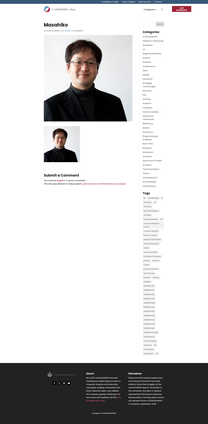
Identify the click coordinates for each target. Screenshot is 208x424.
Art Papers (147, 215)
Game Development (151, 244)
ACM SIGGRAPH (53, 31)
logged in (61, 180)
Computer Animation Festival (152, 225)
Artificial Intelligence (151, 211)
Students (147, 165)
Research (147, 148)
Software (147, 156)
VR (157, 354)
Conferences (149, 66)
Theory (146, 173)
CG (161, 219)
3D (145, 198)
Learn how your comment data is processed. (104, 183)
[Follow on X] (59, 383)
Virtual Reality (149, 181)
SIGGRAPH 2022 (149, 311)
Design (146, 74)
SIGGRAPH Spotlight (151, 332)
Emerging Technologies (152, 239)
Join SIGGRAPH (181, 9)
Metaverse (148, 123)
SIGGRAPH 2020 (149, 303)
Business (147, 62)
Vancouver (148, 345)
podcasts (155, 261)
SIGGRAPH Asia (149, 328)
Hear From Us (145, 2)
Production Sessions (151, 269)
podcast (147, 261)
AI (162, 198)
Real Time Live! (149, 273)
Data (145, 70)
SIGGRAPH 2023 (149, 316)
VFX (155, 345)
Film (144, 95)
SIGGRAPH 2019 (149, 299)
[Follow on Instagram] (64, 383)
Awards (146, 57)
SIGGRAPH (147, 282)
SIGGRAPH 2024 (149, 320)
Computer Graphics (151, 231)
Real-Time (148, 143)
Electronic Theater (150, 235)
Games (146, 248)
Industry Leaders (151, 112)
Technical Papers (151, 169)
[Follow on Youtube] (69, 383)
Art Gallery (147, 207)
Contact (158, 2)
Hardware (147, 107)
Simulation (148, 152)
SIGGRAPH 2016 (149, 286)
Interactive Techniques (152, 256)
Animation (148, 45)
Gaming (146, 99)
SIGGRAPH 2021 (149, 307)
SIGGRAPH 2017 (149, 290)
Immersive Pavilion (151, 252)
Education (148, 79)
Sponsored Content (152, 160)
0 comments (77, 31)
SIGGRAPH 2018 (149, 294)
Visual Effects (149, 186)
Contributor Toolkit (109, 2)
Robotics (156, 278)
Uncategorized (150, 177)
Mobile (146, 127)
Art (144, 49)
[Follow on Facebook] (54, 383)
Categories (149, 9)
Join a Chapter (128, 2)
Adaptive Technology (153, 41)
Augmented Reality (152, 53)
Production (148, 132)
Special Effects (149, 337)
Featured (147, 90)
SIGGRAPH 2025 (149, 324)
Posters (146, 265)
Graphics (147, 103)
